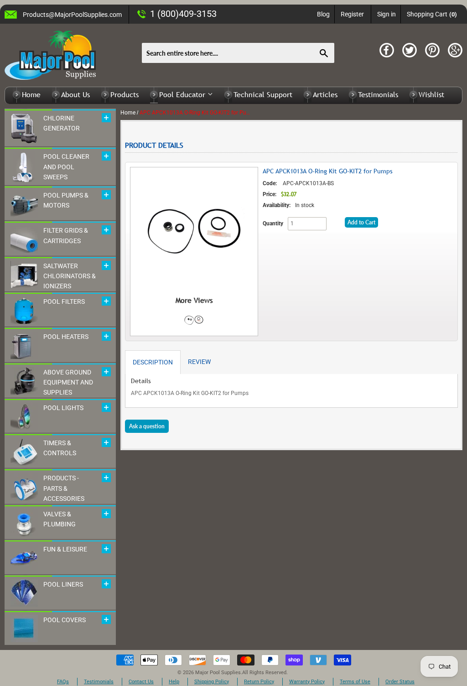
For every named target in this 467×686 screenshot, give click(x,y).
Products (124, 94)
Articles (325, 94)
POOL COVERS (64, 620)
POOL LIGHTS (63, 407)
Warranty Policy (307, 682)
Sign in (386, 14)
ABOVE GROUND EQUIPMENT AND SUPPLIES (68, 382)
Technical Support (263, 94)
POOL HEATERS (65, 336)
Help (174, 682)
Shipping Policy (211, 682)
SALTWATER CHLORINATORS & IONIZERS (69, 276)
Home (31, 94)
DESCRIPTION (153, 362)
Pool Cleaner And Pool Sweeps (66, 167)
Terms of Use (355, 682)
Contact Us (141, 682)
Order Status (400, 682)
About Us (75, 94)
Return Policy (259, 682)
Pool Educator (183, 94)
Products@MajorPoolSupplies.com (72, 14)
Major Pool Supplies (218, 673)
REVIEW (199, 361)
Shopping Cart (432, 14)
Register (352, 14)
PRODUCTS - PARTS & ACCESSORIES (63, 488)
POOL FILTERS (64, 301)
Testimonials (378, 94)
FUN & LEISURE (65, 549)
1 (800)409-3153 (183, 13)
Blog (323, 14)
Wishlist (431, 94)
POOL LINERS (63, 584)
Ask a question (147, 426)
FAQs (63, 682)
